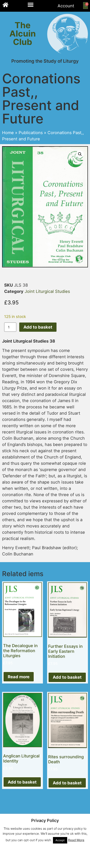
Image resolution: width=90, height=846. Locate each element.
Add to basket (37, 327)
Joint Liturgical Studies (47, 291)
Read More (76, 840)
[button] (30, 4)
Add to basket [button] (67, 677)
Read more (19, 676)
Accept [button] (60, 840)
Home (8, 132)
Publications (31, 132)
